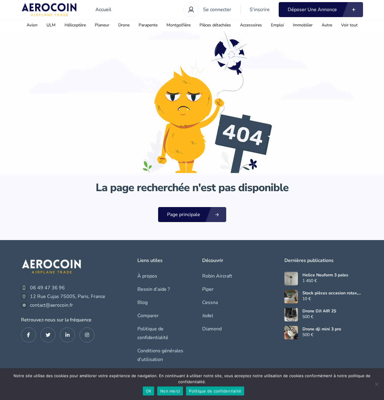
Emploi (277, 25)
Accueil (103, 9)
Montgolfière (178, 25)
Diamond (212, 329)
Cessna (210, 302)
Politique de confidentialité (152, 333)
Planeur (102, 25)
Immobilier (303, 25)
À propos (147, 276)
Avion (32, 25)
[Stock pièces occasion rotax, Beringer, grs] (291, 296)
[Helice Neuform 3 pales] (291, 278)
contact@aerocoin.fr (51, 305)
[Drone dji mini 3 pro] (291, 332)
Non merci (170, 391)
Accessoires (251, 25)
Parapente (148, 25)
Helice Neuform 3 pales (325, 275)
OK (149, 391)
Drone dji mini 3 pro (321, 329)
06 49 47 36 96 (47, 287)
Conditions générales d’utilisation (160, 355)
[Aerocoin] (49, 9)
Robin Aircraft (217, 276)
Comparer (148, 315)
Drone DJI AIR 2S (319, 311)
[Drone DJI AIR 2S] (291, 314)
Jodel (207, 315)
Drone (124, 25)
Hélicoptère (75, 25)
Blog (142, 302)
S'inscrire (260, 9)
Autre (327, 25)
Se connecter (217, 9)
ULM (51, 25)
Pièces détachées (215, 25)
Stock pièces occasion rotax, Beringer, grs (330, 293)
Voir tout (349, 25)
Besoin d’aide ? (153, 289)
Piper (208, 289)
